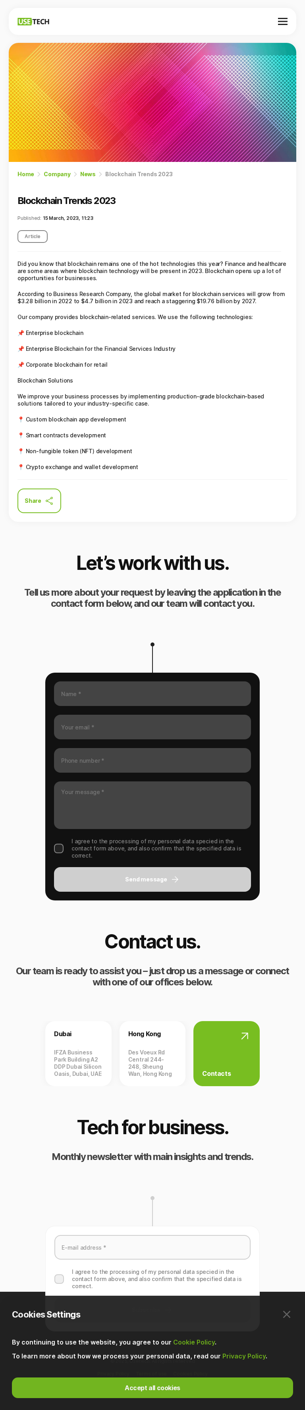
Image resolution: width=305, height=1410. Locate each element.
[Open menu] (283, 21)
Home (25, 174)
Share (33, 500)
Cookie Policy (194, 1342)
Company (57, 174)
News (88, 174)
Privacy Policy (244, 1356)
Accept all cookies (152, 1388)
